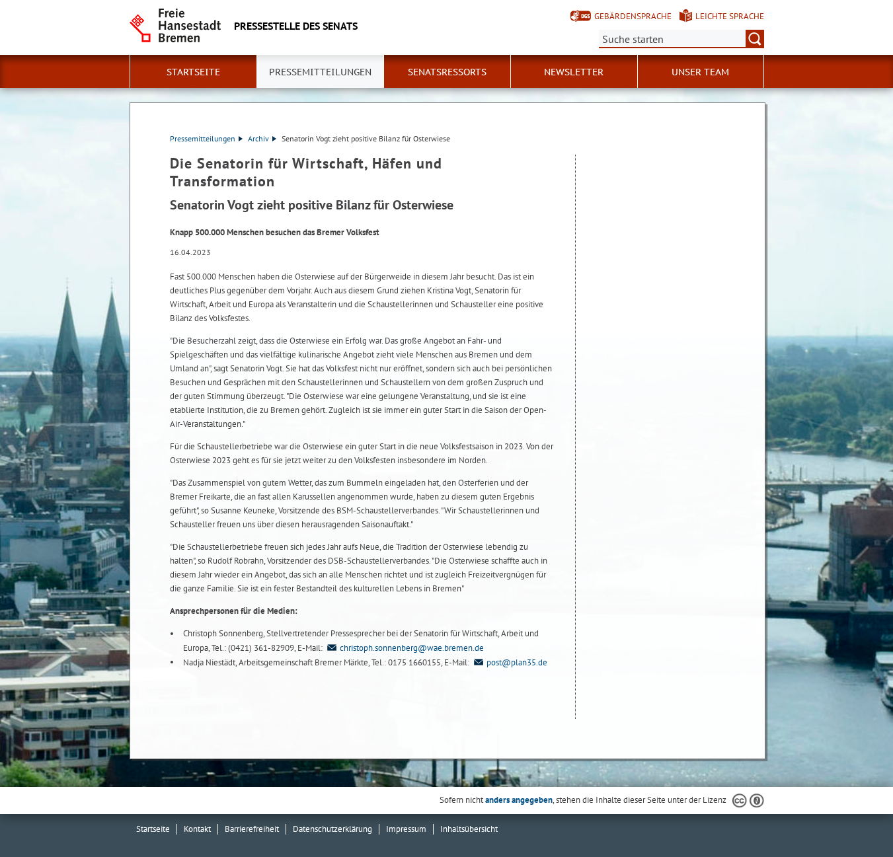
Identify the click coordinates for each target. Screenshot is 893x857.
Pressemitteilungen (202, 138)
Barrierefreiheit (252, 829)
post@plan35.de (516, 662)
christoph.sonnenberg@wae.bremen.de (412, 647)
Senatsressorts (447, 72)
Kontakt (197, 829)
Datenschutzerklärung (332, 829)
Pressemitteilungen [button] (320, 72)
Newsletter (573, 72)
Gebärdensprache (633, 16)
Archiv (258, 138)
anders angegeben (519, 799)
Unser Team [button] (700, 72)
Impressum (406, 829)
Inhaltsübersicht (469, 829)
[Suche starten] (755, 39)
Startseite (193, 72)
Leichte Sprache (729, 16)
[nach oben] (852, 816)
